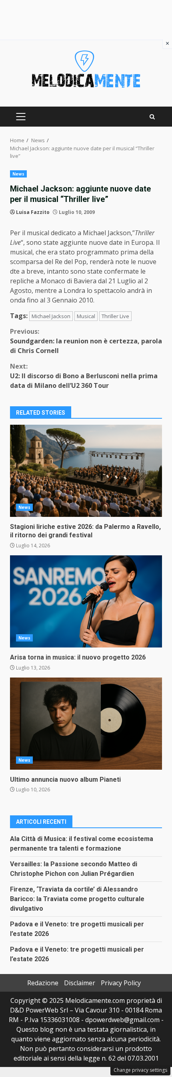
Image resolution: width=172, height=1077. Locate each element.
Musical (86, 316)
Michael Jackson (51, 316)
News (18, 174)
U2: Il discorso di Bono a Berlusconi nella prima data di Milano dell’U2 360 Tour (84, 376)
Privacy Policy (121, 982)
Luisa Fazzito (33, 212)
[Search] (152, 117)
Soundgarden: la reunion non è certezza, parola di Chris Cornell (86, 341)
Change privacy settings (140, 1070)
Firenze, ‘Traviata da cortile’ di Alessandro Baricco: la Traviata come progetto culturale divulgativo (77, 898)
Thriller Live (115, 316)
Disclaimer (79, 982)
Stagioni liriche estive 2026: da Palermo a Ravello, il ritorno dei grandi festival (86, 471)
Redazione (42, 982)
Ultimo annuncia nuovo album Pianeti (86, 724)
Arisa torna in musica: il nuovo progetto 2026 (86, 601)
